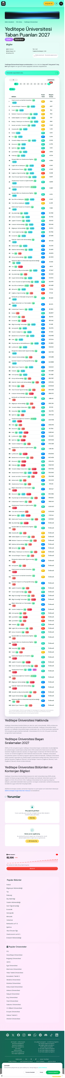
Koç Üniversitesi (12, 997)
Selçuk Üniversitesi (12, 994)
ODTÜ (8, 962)
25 (45, 84)
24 (42, 84)
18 (20, 84)
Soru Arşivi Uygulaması (18, 1053)
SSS (26, 1059)
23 (38, 84)
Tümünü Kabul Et (53, 1072)
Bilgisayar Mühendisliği (14, 888)
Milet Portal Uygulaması (17, 1052)
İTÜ (7, 951)
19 (24, 84)
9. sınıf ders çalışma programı (46, 1048)
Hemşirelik (10, 913)
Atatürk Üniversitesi (13, 1019)
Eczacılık (9, 909)
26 (49, 84)
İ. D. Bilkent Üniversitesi (14, 1008)
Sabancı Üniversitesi (13, 1005)
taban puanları (18, 1050)
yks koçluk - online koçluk (18, 1042)
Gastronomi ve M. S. (13, 934)
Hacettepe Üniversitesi (14, 955)
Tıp (7, 892)
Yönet (41, 1072)
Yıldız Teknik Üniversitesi (14, 973)
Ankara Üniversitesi (13, 990)
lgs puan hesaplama (18, 1045)
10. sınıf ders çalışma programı (46, 1050)
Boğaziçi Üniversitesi (13, 958)
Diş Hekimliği (10, 899)
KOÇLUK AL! (49, 3)
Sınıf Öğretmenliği (12, 906)
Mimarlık (9, 917)
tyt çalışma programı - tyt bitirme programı (46, 1042)
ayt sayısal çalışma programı (46, 1043)
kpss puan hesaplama (18, 1047)
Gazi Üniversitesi (12, 1001)
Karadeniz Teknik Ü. (13, 976)
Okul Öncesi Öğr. (12, 931)
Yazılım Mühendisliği (13, 902)
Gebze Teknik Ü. (11, 1015)
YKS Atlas (19, 22)
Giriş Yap (32, 818)
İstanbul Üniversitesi (13, 983)
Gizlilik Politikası (12, 1061)
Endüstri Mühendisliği (13, 938)
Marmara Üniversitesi (13, 969)
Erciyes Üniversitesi (13, 1012)
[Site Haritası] (36, 1059)
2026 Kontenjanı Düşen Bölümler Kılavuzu (17, 791)
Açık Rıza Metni (52, 1061)
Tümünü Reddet (30, 1072)
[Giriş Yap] (56, 3)
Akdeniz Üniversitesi (13, 980)
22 (35, 84)
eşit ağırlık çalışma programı (46, 1045)
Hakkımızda (19, 1059)
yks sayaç (18, 1048)
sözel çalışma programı (46, 1047)
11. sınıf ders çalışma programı (46, 1052)
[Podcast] (31, 1059)
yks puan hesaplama (18, 1043)
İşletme (9, 927)
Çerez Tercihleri (44, 1059)
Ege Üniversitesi (11, 966)
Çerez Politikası (40, 1061)
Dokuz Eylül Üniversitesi (14, 987)
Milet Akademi (9, 22)
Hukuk (8, 885)
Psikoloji (9, 895)
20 (28, 84)
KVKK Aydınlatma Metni (26, 1061)
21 (31, 84)
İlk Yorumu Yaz (33, 841)
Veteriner (9, 920)
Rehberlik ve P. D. (12, 924)
